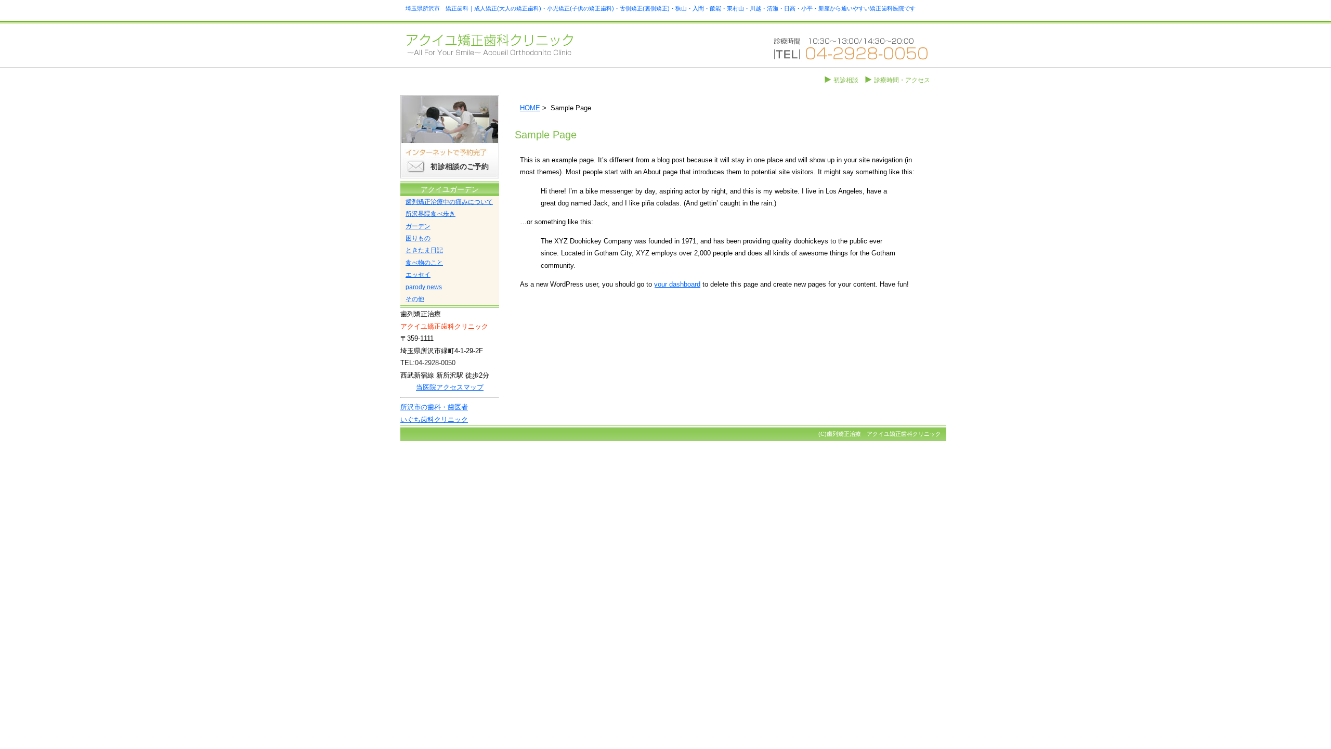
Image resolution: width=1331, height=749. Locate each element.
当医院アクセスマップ (450, 387)
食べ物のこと (424, 262)
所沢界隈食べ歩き (430, 213)
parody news (424, 287)
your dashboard (677, 284)
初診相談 (845, 80)
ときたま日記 (424, 250)
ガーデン (418, 226)
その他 (415, 299)
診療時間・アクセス (902, 80)
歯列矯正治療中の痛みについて (449, 201)
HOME (530, 108)
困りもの (418, 238)
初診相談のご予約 (459, 166)
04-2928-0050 (435, 363)
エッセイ (418, 274)
